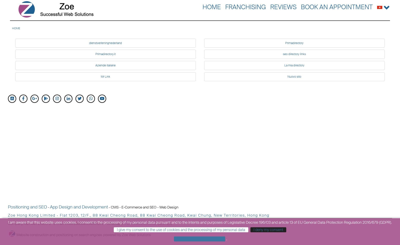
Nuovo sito (294, 76)
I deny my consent (268, 229)
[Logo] (56, 9)
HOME (16, 28)
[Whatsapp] (91, 99)
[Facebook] (23, 99)
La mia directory (294, 65)
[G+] (34, 99)
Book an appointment (337, 7)
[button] (383, 6)
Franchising (245, 7)
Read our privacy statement (199, 238)
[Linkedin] (68, 99)
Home (211, 7)
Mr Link (105, 76)
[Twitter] (79, 99)
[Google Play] (46, 99)
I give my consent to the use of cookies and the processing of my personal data (181, 229)
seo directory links (294, 54)
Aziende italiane (105, 65)
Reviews (283, 7)
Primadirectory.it (105, 54)
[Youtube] (102, 99)
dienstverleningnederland (105, 43)
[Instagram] (57, 99)
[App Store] (12, 99)
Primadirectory (294, 43)
